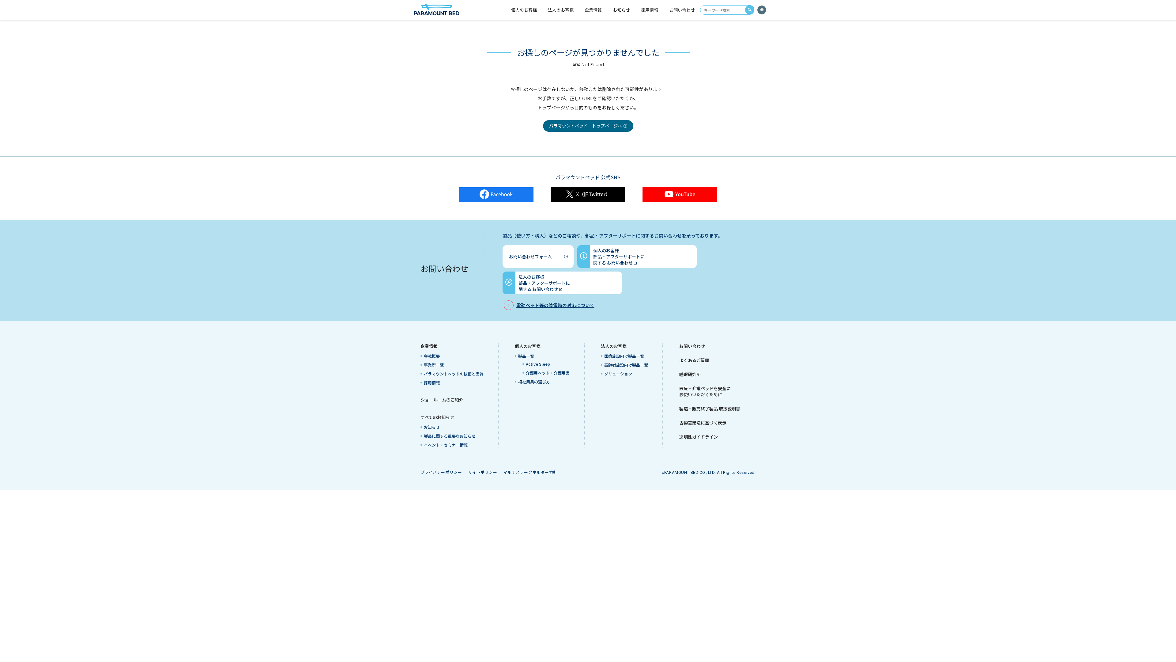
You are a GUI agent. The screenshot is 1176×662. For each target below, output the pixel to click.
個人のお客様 (528, 346)
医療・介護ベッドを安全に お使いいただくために (705, 391)
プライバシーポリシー (441, 472)
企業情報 (429, 346)
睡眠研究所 (690, 374)
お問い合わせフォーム (530, 256)
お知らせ (621, 10)
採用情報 (649, 10)
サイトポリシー (482, 472)
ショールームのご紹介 (441, 400)
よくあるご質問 (694, 360)
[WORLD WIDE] (761, 10)
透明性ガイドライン (698, 437)
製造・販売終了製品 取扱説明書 (709, 408)
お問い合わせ (682, 10)
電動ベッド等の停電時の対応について (555, 305)
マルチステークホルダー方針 (530, 472)
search (749, 9)
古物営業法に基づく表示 (702, 423)
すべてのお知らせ (437, 417)
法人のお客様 (614, 346)
